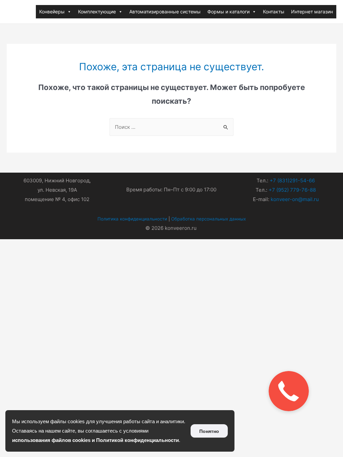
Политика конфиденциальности (132, 218)
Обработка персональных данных (208, 218)
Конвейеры (52, 11)
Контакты (273, 11)
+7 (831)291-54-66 (292, 180)
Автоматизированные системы (165, 11)
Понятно (209, 431)
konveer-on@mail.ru (295, 199)
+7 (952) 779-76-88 (292, 190)
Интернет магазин (312, 11)
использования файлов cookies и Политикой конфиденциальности (95, 440)
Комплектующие (97, 11)
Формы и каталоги (228, 11)
